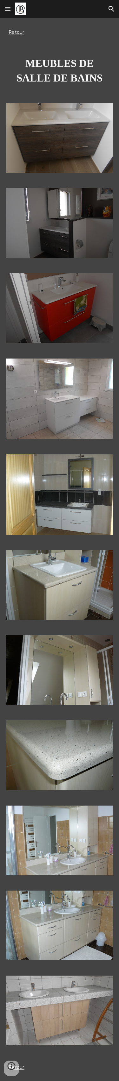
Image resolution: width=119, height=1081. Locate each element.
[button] (7, 9)
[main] (59, 31)
